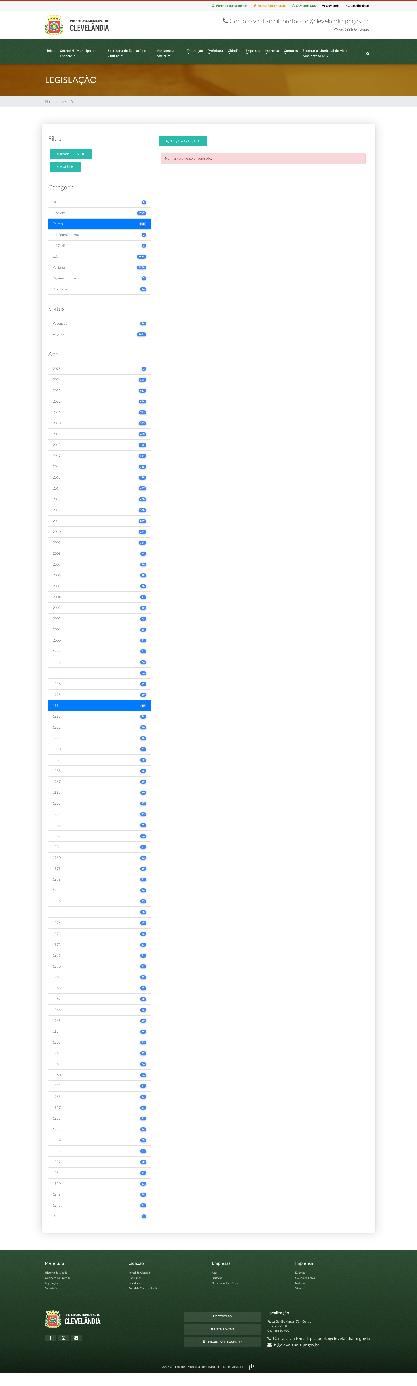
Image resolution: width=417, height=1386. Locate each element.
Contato (224, 1316)
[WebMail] (76, 1338)
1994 (64, 166)
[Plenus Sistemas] (251, 1366)
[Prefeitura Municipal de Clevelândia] (78, 25)
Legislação (51, 1283)
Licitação (217, 1278)
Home (49, 101)
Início (51, 51)
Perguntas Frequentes (223, 1342)
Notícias (300, 1283)
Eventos (300, 1272)
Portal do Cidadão (139, 1272)
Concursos (134, 1278)
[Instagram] (63, 1338)
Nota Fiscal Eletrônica (225, 1283)
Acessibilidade (359, 5)
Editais (69, 154)
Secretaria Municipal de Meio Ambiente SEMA (325, 53)
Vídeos (299, 1288)
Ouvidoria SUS (305, 5)
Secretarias (52, 1288)
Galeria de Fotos (305, 1278)
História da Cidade (56, 1272)
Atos (215, 1272)
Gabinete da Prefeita (57, 1278)
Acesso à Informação (271, 5)
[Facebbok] (50, 1338)
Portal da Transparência (231, 5)
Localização (223, 1329)
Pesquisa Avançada (184, 141)
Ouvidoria (332, 5)
